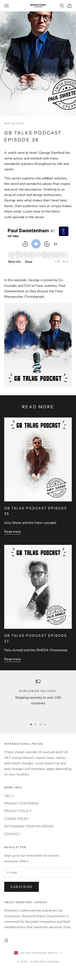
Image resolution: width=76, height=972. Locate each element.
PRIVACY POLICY (17, 811)
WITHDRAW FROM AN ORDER (28, 826)
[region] (38, 698)
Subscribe (21, 887)
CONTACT (12, 834)
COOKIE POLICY (16, 819)
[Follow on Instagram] (6, 940)
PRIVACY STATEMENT (21, 803)
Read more (12, 531)
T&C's (9, 796)
